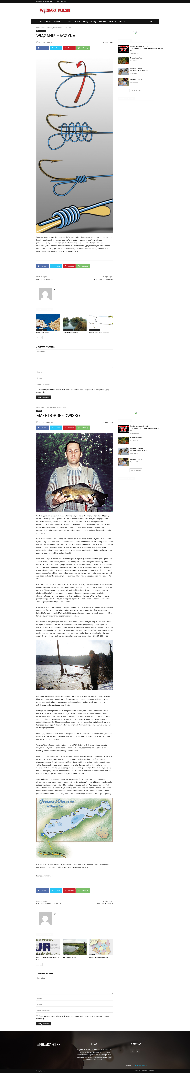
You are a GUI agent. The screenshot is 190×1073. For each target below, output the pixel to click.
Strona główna (40, 28)
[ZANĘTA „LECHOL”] (123, 82)
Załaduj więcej (135, 90)
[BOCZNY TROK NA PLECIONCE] (101, 322)
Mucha (77, 22)
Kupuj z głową (89, 22)
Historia (112, 22)
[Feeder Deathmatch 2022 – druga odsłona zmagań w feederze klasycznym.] (123, 49)
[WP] (37, 42)
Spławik (68, 22)
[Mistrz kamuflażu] (123, 60)
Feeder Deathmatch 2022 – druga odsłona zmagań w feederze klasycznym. (146, 48)
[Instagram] (138, 1051)
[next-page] (41, 337)
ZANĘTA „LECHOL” (136, 79)
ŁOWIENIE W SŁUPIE (42, 333)
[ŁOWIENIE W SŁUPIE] (48, 322)
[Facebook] (132, 1051)
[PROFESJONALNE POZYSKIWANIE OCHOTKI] (123, 71)
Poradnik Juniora (52, 28)
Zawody (102, 22)
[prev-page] (37, 337)
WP (42, 42)
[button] (151, 22)
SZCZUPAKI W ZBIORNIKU (103, 279)
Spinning (58, 22)
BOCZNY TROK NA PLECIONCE (99, 333)
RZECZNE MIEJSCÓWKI (70, 333)
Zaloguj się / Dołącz (61, 1)
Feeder (48, 22)
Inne (121, 22)
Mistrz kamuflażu (136, 58)
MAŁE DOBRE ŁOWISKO (44, 279)
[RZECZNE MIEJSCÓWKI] (75, 322)
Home (40, 22)
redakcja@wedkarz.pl (139, 1065)
